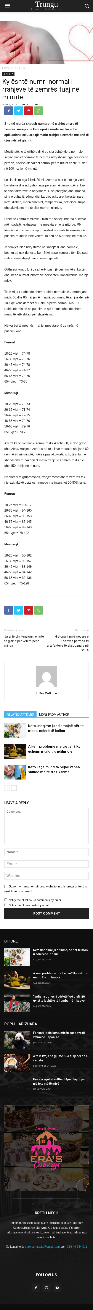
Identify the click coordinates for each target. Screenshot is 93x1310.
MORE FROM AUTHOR (54, 714)
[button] (87, 6)
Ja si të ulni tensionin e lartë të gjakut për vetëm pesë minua (24, 641)
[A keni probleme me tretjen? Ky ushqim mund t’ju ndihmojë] (15, 751)
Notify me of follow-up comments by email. (35, 900)
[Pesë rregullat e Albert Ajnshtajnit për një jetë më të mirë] (17, 1086)
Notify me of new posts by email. (29, 905)
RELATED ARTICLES (20, 714)
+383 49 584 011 (76, 1246)
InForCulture (46, 693)
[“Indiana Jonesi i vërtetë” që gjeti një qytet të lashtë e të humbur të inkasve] (17, 1003)
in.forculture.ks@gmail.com (42, 1246)
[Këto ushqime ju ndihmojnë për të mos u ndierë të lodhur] (15, 730)
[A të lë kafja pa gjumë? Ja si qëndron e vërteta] (17, 1063)
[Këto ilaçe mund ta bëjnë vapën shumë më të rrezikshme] (15, 772)
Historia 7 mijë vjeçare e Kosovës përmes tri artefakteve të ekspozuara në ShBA (68, 643)
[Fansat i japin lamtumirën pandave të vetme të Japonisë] (17, 1040)
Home (6, 68)
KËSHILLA (19, 68)
